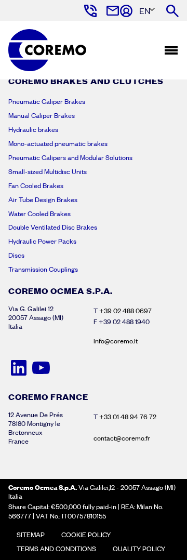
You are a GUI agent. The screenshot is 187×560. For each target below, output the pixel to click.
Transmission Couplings (43, 269)
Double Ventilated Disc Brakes (52, 227)
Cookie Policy (86, 534)
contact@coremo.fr (122, 438)
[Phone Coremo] (89, 11)
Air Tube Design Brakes (42, 199)
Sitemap (31, 534)
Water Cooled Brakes (39, 213)
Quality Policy (139, 548)
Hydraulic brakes (33, 129)
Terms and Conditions (56, 548)
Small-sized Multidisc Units (47, 171)
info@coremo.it (116, 340)
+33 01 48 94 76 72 (127, 416)
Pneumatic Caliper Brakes (46, 101)
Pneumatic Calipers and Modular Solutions (70, 157)
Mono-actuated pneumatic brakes (58, 143)
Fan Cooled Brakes (35, 185)
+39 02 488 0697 (125, 310)
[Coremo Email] (111, 11)
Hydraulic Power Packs (42, 241)
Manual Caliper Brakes (41, 115)
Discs (16, 255)
